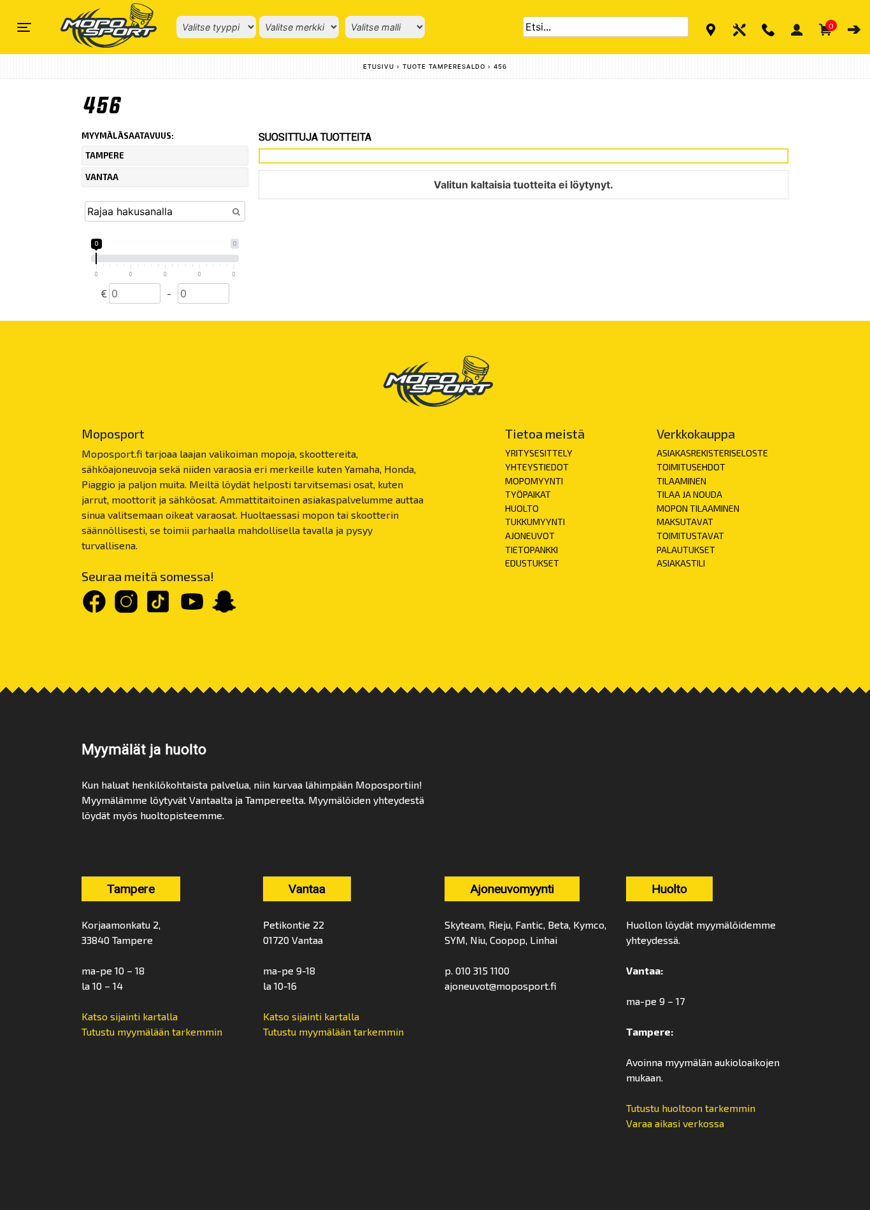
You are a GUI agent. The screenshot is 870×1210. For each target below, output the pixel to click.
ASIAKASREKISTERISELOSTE (712, 452)
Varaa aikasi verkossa (675, 1123)
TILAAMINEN (681, 480)
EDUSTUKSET (532, 563)
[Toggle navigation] (24, 27)
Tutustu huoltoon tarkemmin (690, 1108)
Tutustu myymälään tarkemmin (152, 1031)
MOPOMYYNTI (534, 480)
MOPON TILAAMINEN (698, 508)
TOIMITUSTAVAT (690, 535)
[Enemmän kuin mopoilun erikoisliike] (98, 27)
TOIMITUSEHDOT (691, 466)
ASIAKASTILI (681, 563)
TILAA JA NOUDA (689, 494)
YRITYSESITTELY (539, 452)
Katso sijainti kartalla (130, 1016)
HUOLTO (522, 508)
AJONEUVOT (530, 535)
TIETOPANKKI (531, 549)
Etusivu (378, 66)
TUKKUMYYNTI (535, 521)
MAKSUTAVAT (685, 521)
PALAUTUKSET (686, 549)
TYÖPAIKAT (528, 494)
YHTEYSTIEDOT (537, 466)
